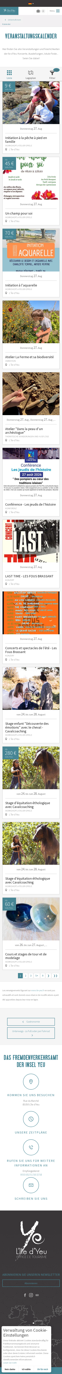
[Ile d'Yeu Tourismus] (31, 1241)
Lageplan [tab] (31, 78)
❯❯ (55, 975)
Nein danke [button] (10, 1369)
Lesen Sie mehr (10, 1362)
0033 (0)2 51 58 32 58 (31, 1174)
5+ (36, 975)
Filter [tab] (52, 78)
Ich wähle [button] (26, 1369)
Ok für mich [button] (42, 1369)
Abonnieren (31, 1283)
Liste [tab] (9, 78)
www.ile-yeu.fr (37, 990)
